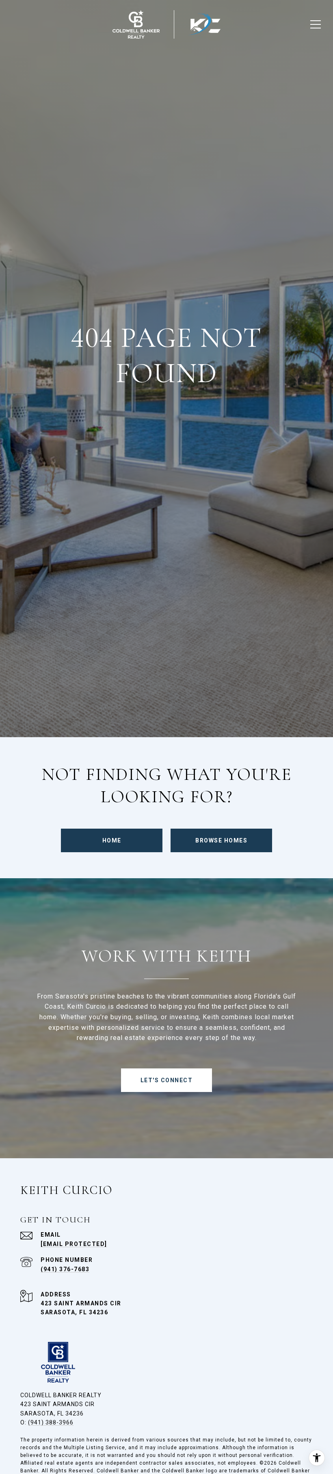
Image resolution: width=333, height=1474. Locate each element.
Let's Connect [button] (167, 1080)
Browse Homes (221, 840)
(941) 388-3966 (51, 1422)
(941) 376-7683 (65, 1269)
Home (111, 840)
